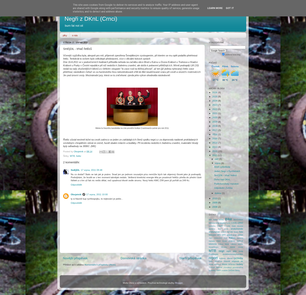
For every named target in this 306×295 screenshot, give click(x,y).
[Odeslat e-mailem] (100, 151)
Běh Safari (213, 220)
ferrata (230, 232)
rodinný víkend (225, 258)
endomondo (237, 229)
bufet (228, 223)
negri (221, 251)
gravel (229, 235)
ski (242, 261)
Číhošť (220, 226)
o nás (75, 35)
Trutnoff (212, 267)
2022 (215, 109)
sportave (217, 264)
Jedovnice (218, 238)
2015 (215, 138)
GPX (224, 235)
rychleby (238, 258)
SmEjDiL (75, 170)
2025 (215, 96)
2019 (215, 122)
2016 (215, 134)
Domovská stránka (133, 258)
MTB (72, 156)
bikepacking (214, 223)
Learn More (215, 8)
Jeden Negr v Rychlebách (227, 171)
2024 (215, 101)
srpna (218, 163)
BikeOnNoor (238, 220)
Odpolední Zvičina (223, 188)
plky (65, 35)
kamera (240, 238)
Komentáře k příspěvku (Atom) (100, 265)
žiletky (237, 270)
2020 (215, 117)
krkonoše (213, 244)
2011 (215, 155)
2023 (215, 105)
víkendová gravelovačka (233, 267)
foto (241, 232)
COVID (234, 223)
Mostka (224, 247)
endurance (214, 232)
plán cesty (238, 251)
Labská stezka (237, 244)
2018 (215, 126)
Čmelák (227, 226)
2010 (215, 198)
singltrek (235, 261)
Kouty (224, 241)
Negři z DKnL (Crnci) (91, 18)
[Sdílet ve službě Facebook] (110, 151)
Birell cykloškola (222, 167)
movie (232, 247)
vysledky (212, 270)
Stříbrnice (232, 264)
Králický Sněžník (236, 241)
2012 (215, 151)
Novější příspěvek (75, 258)
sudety (239, 264)
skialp (211, 264)
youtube (225, 270)
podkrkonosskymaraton (233, 254)
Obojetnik (76, 194)
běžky (221, 220)
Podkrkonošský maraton (226, 184)
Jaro (210, 238)
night (228, 251)
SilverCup (218, 261)
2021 (215, 113)
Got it (230, 8)
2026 (215, 92)
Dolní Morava (237, 226)
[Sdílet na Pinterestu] (113, 151)
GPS (219, 235)
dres (219, 229)
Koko (219, 241)
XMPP (218, 270)
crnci (240, 222)
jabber (240, 235)
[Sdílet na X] (107, 151)
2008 (215, 207)
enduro (223, 232)
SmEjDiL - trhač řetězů (225, 175)
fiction (236, 232)
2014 (215, 143)
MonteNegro (213, 247)
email (226, 229)
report (213, 258)
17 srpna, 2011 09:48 (91, 170)
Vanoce (219, 267)
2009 (215, 202)
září (217, 159)
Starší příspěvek (190, 258)
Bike (228, 219)
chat (235, 235)
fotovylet (212, 235)
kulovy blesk (223, 244)
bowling (223, 223)
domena (212, 229)
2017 (215, 130)
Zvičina (231, 270)
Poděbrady (213, 254)
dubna (218, 193)
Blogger (179, 283)
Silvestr (227, 261)
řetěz (78, 156)
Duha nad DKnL (222, 179)
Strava (224, 264)
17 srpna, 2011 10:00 (97, 194)
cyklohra (212, 226)
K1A (225, 238)
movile (240, 247)
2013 (215, 147)
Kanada (212, 241)
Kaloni (232, 238)
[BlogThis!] (104, 151)
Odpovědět (76, 185)
